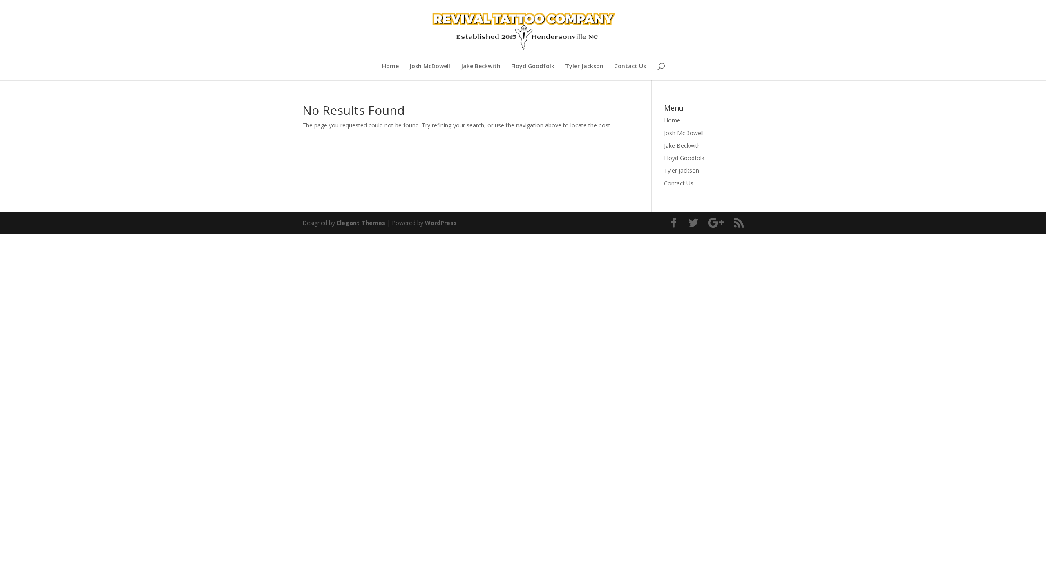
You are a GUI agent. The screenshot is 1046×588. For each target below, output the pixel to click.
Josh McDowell (429, 66)
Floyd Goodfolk (532, 66)
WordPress (441, 223)
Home (390, 66)
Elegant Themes (361, 223)
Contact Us (630, 66)
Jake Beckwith (481, 66)
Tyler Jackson (584, 66)
